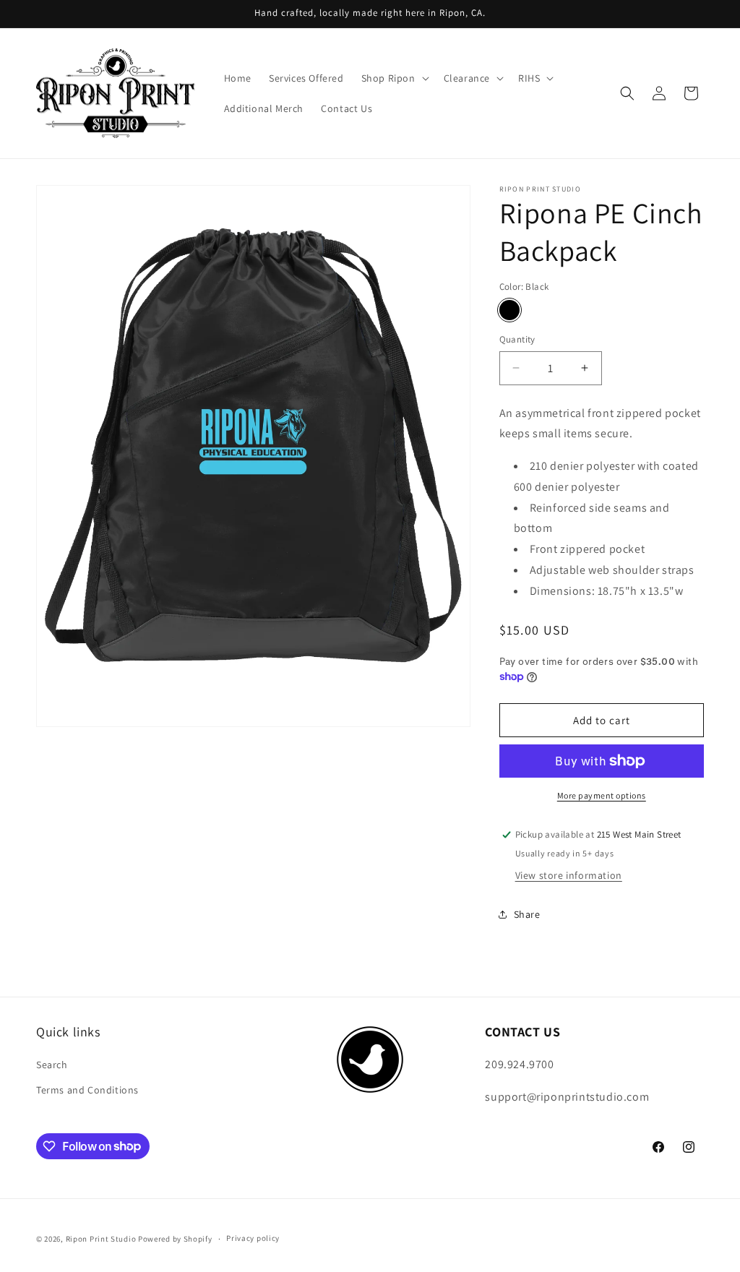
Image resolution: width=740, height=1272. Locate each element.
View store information (568, 875)
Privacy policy (253, 1238)
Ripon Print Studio (101, 1239)
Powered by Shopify (175, 1239)
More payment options (601, 795)
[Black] (509, 310)
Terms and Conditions (87, 1089)
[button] (394, 78)
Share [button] (527, 914)
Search (52, 1064)
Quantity (517, 339)
